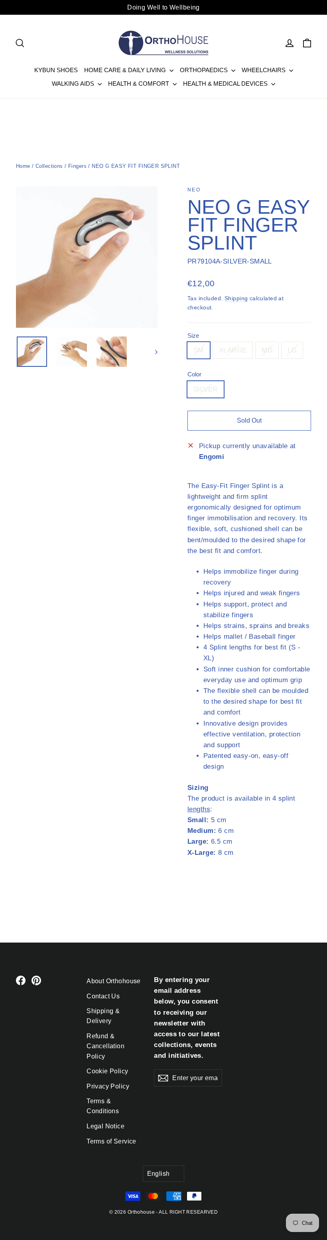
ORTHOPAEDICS (204, 70)
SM (198, 350)
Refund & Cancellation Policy (105, 1046)
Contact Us (103, 996)
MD (267, 350)
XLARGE (233, 350)
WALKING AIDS (74, 83)
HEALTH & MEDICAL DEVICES (226, 83)
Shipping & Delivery (103, 1016)
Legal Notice (105, 1126)
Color (194, 374)
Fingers (77, 166)
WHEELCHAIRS (264, 70)
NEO (194, 190)
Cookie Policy (107, 1071)
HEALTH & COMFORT (139, 83)
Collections (49, 166)
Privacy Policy (108, 1086)
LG (292, 350)
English (158, 1173)
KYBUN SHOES (56, 70)
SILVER (205, 389)
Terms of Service (111, 1141)
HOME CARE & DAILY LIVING (125, 70)
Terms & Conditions (103, 1106)
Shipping (236, 298)
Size (193, 335)
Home (23, 166)
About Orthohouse (114, 981)
